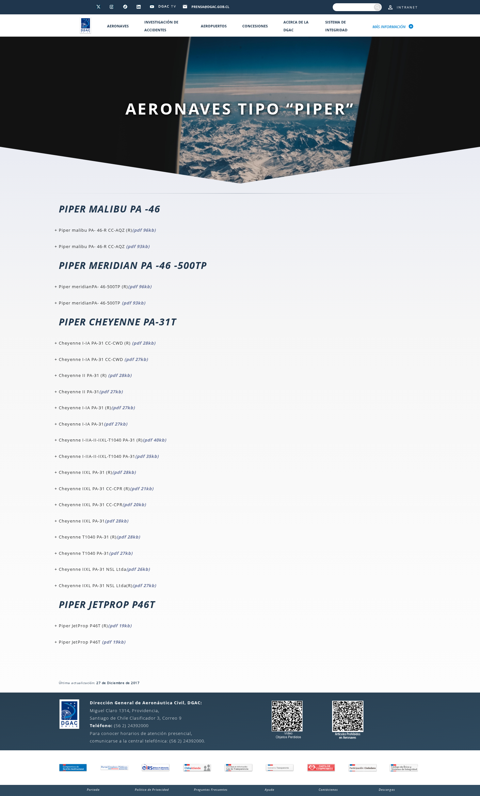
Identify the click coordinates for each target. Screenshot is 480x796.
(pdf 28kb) (143, 343)
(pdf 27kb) (136, 359)
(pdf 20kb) (134, 504)
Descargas (387, 790)
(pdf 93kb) (138, 246)
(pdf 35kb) (147, 456)
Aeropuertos (214, 25)
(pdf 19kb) (120, 626)
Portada (93, 790)
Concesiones (255, 25)
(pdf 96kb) (144, 230)
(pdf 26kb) (138, 569)
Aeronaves (118, 25)
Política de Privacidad (152, 790)
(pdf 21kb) (141, 489)
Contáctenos (328, 790)
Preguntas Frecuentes (211, 790)
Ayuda (269, 790)
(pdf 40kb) (154, 440)
